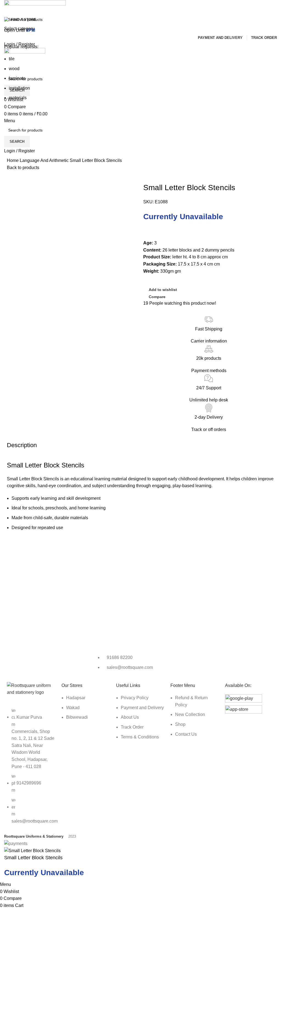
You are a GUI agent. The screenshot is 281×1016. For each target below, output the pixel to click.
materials (18, 97)
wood (14, 68)
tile (12, 58)
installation (19, 88)
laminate (17, 78)
